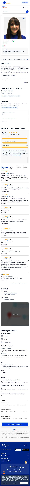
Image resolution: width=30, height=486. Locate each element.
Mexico (17, 469)
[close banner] (2, 2)
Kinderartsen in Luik (21, 404)
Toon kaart (15, 314)
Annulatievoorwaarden (18, 357)
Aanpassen (5, 483)
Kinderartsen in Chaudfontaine (8, 404)
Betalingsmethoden (19, 59)
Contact (10, 59)
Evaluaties (3, 59)
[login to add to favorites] (24, 19)
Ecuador (10, 471)
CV (27, 59)
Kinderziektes (17, 411)
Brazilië (19, 471)
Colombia (21, 469)
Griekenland (9, 469)
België (14, 469)
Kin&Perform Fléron (5, 418)
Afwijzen (15, 483)
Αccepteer (24, 483)
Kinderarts (5, 43)
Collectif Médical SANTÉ (17, 418)
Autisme (3, 411)
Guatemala (15, 471)
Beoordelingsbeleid (16, 154)
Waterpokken (9, 411)
